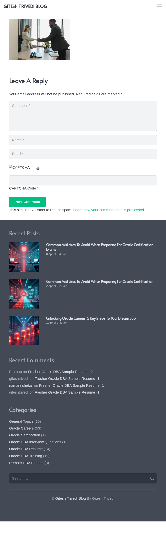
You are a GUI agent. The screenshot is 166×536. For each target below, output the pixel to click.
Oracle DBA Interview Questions (35, 442)
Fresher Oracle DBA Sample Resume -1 (67, 379)
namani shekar (21, 385)
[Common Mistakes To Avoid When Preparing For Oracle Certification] (24, 294)
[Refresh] (38, 167)
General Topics (21, 421)
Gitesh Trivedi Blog (70, 498)
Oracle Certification (24, 435)
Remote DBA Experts (26, 463)
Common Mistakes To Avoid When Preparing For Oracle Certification (99, 281)
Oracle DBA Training (25, 456)
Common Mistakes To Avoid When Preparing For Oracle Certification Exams (99, 247)
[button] (159, 6)
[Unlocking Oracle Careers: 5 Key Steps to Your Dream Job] (24, 330)
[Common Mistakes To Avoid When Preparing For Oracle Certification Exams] (24, 257)
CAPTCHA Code (22, 188)
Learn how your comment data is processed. (109, 210)
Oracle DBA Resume (26, 449)
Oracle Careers (21, 428)
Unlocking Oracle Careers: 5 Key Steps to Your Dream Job (91, 318)
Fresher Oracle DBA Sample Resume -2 (60, 372)
